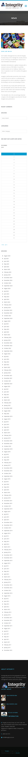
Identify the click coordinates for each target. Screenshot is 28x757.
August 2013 (7, 563)
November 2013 (8, 558)
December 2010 (8, 650)
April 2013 (6, 574)
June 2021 (6, 392)
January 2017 (7, 465)
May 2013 (6, 571)
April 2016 (6, 489)
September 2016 (8, 476)
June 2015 (6, 517)
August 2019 (7, 419)
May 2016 (6, 487)
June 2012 (6, 601)
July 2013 (6, 566)
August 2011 (7, 628)
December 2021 (8, 375)
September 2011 (8, 626)
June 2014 (6, 538)
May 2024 (6, 296)
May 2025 (6, 264)
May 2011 (6, 636)
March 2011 (7, 642)
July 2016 (6, 481)
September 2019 (8, 416)
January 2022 (7, 373)
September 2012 (8, 593)
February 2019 (7, 435)
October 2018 (7, 446)
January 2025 (7, 275)
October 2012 (7, 590)
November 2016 (8, 470)
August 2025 (7, 256)
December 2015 (8, 500)
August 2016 (7, 479)
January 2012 (7, 615)
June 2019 (6, 424)
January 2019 (7, 438)
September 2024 (8, 285)
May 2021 (6, 394)
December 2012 (8, 585)
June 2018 (6, 457)
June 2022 (6, 359)
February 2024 (7, 305)
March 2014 (7, 547)
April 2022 (6, 364)
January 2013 (7, 582)
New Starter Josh (11, 704)
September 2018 (8, 449)
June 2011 (6, 634)
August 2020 (7, 411)
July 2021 (6, 389)
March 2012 (7, 609)
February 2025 (7, 272)
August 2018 (7, 451)
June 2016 (6, 484)
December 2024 (8, 277)
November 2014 (8, 525)
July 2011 (6, 631)
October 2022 (7, 348)
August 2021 (7, 386)
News (10, 51)
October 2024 (7, 283)
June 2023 (6, 326)
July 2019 (6, 421)
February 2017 (7, 462)
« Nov (2, 244)
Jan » (6, 244)
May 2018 (6, 460)
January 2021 (7, 405)
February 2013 (7, 579)
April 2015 (6, 519)
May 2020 (6, 413)
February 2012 (7, 612)
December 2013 (8, 555)
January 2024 (7, 307)
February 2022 (7, 370)
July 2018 (6, 454)
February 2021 (7, 402)
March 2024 (7, 302)
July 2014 (6, 536)
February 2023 (7, 337)
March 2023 (7, 334)
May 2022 (6, 362)
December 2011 (8, 617)
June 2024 (6, 294)
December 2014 (8, 522)
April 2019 (6, 430)
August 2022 (7, 353)
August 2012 (7, 596)
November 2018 (8, 443)
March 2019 (7, 432)
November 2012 (8, 587)
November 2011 (8, 620)
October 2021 (7, 381)
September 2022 (8, 351)
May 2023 (6, 329)
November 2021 (8, 378)
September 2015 (8, 509)
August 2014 (7, 533)
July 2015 (6, 514)
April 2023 (6, 332)
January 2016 (7, 498)
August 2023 (7, 321)
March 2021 (7, 400)
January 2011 (7, 647)
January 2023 (7, 340)
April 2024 (6, 299)
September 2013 (8, 560)
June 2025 (6, 261)
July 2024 (6, 291)
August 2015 (7, 511)
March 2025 (7, 269)
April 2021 (6, 397)
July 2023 (6, 324)
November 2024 (8, 280)
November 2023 (8, 313)
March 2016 (7, 492)
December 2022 (8, 343)
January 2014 (7, 552)
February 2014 (7, 549)
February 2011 (7, 645)
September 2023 (8, 318)
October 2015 (7, 506)
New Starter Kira (12, 695)
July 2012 (6, 598)
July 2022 (6, 356)
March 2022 (7, 367)
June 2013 (6, 568)
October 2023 (7, 315)
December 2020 (8, 408)
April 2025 (6, 266)
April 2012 (6, 606)
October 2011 (7, 623)
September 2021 (8, 383)
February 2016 (7, 495)
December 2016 (8, 468)
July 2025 (6, 258)
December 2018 (8, 441)
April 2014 (6, 544)
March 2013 (7, 577)
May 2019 (6, 427)
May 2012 (6, 604)
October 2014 (7, 528)
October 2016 (7, 473)
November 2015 (8, 503)
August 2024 (7, 288)
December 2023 (8, 310)
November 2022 (8, 345)
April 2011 (6, 639)
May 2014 (6, 541)
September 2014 (8, 530)
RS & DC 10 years (13, 712)
